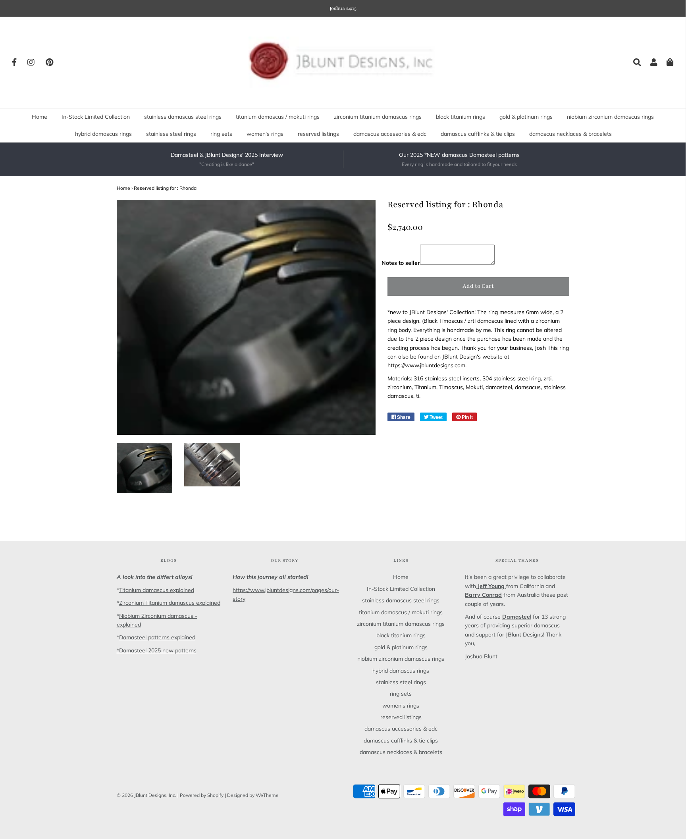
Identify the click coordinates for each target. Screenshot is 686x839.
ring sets (221, 133)
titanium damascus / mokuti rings (278, 116)
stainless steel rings (171, 133)
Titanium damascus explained (156, 590)
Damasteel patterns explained (157, 637)
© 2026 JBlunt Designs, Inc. (146, 795)
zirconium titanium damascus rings (378, 116)
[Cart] (666, 62)
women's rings (265, 133)
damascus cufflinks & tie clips (478, 133)
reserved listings (318, 133)
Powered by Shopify (202, 795)
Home (39, 116)
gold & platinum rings (526, 116)
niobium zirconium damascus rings (610, 116)
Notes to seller (401, 262)
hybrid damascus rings (103, 133)
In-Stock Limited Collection (96, 116)
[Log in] (649, 62)
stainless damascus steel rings (183, 116)
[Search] (633, 62)
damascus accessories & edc (389, 133)
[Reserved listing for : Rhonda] (145, 468)
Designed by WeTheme (253, 795)
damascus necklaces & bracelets (570, 133)
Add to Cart (478, 286)
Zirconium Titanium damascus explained (169, 602)
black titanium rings (460, 116)
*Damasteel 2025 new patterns (157, 650)
